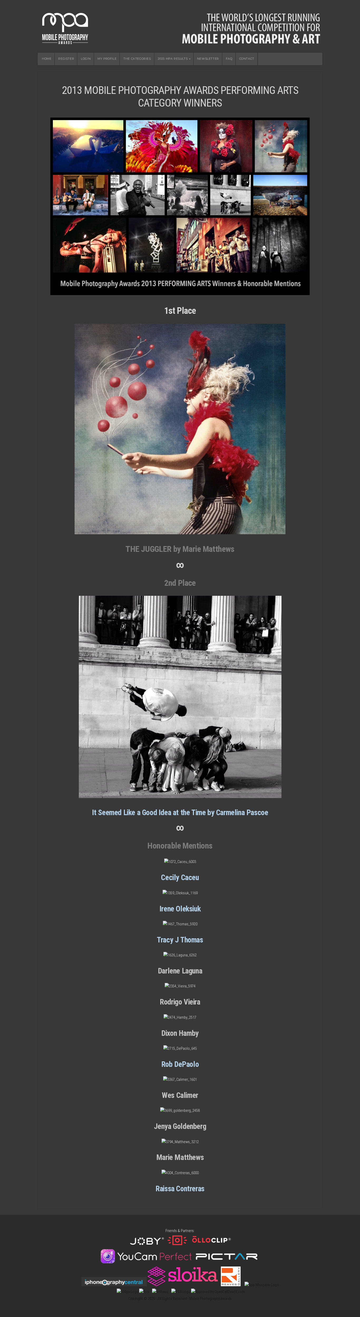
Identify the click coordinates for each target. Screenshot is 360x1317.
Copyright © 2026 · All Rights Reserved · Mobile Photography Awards (180, 1298)
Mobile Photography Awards (180, 26)
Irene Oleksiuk (180, 908)
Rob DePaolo (180, 1064)
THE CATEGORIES (137, 58)
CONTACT (246, 58)
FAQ (229, 58)
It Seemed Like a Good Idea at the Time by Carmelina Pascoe (180, 812)
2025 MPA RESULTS (173, 58)
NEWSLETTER (208, 58)
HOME (46, 58)
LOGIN (86, 58)
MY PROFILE (107, 58)
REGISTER (66, 58)
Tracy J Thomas (180, 939)
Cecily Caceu (180, 877)
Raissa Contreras (180, 1188)
